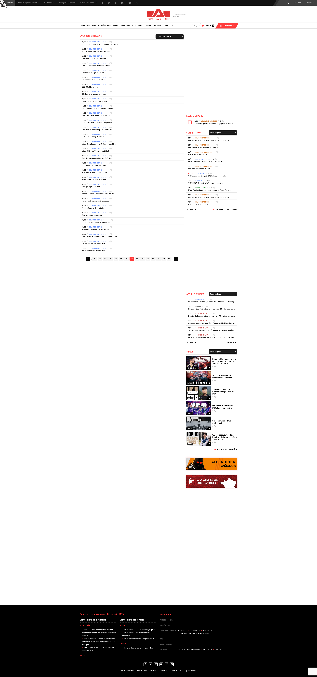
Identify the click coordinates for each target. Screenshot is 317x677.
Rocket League (144, 25)
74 (94, 259)
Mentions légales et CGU (171, 671)
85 (153, 259)
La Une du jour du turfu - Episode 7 (138, 648)
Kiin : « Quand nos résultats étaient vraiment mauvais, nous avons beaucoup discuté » (99, 633)
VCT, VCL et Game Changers (189, 649)
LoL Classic (182, 630)
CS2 (134, 25)
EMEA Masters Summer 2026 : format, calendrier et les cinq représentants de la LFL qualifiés (99, 641)
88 (169, 259)
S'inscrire (297, 3)
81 (132, 259)
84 (148, 259)
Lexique (218, 649)
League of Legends (121, 25)
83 (142, 259)
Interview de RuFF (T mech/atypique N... (140, 630)
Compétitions (104, 25)
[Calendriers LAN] (211, 481)
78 (116, 259)
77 (110, 259)
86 (158, 259)
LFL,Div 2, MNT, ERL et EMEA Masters (195, 633)
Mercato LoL (207, 630)
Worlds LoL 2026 (88, 25)
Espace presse (191, 671)
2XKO (167, 25)
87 (164, 259)
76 (105, 259)
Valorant (158, 25)
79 (121, 259)
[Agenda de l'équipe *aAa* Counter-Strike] (211, 464)
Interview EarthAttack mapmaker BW (139, 638)
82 (137, 259)
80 (126, 259)
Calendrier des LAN (88, 3)
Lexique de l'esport (67, 3)
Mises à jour (207, 649)
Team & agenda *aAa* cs (28, 3)
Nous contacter (126, 671)
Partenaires (49, 3)
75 (100, 259)
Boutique (154, 671)
